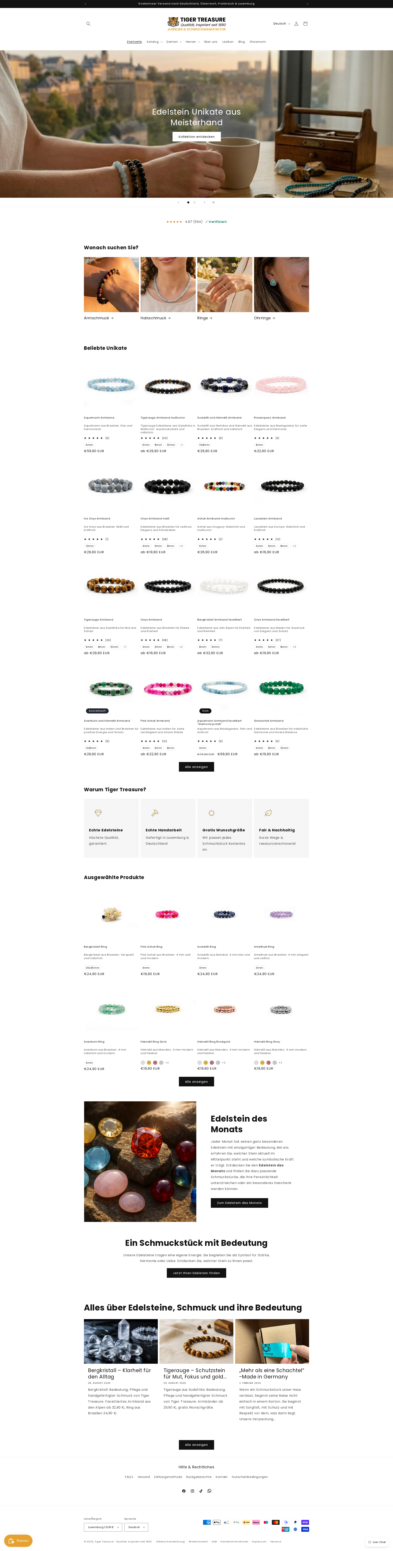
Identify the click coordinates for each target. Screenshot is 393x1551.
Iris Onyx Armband (97, 518)
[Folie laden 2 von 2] (194, 202)
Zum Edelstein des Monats (239, 1203)
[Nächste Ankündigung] (307, 4)
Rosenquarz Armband (270, 418)
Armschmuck (96, 318)
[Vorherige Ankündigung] (85, 4)
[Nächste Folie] (204, 202)
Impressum (259, 1541)
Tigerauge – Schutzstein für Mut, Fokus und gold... (195, 1373)
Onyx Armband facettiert (271, 620)
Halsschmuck (153, 318)
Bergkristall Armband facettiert (219, 620)
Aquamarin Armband (99, 418)
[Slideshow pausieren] (214, 202)
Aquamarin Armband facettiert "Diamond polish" (219, 722)
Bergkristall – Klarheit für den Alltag (119, 1373)
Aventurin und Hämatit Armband (107, 721)
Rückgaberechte (199, 1477)
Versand (144, 1477)
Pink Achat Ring (152, 947)
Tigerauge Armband (98, 620)
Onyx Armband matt (155, 518)
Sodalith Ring (206, 947)
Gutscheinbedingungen (250, 1477)
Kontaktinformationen (234, 1541)
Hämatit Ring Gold (153, 1042)
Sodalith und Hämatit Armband (219, 418)
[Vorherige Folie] (178, 202)
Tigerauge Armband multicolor (163, 418)
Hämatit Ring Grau (267, 1042)
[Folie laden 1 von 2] (188, 202)
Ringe (202, 318)
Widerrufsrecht (198, 1541)
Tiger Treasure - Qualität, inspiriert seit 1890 (123, 1541)
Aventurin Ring (94, 1042)
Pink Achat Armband (155, 721)
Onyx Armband (151, 620)
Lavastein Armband (268, 518)
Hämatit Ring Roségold (213, 1042)
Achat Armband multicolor (216, 518)
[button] (88, 23)
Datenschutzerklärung (170, 1541)
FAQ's (129, 1477)
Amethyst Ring (264, 947)
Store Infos (198, 131)
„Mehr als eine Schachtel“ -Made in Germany (271, 1373)
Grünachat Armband (268, 721)
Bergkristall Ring (95, 947)
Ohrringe (262, 318)
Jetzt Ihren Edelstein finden (196, 1273)
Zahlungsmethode (168, 1477)
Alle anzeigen (196, 767)
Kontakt (222, 1477)
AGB (214, 1541)
